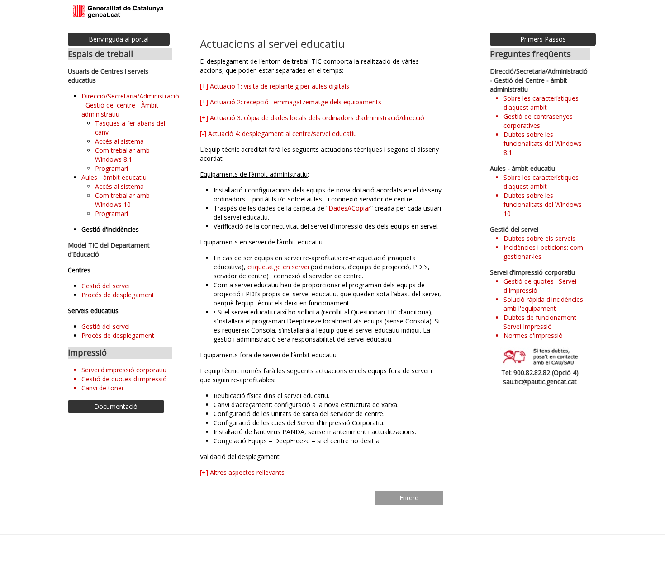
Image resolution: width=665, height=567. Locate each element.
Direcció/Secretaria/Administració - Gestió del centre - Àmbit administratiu (130, 105)
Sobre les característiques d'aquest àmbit (541, 103)
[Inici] (118, 12)
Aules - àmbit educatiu (114, 177)
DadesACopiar (349, 208)
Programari (111, 168)
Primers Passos (543, 39)
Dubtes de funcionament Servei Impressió (540, 322)
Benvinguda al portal (119, 39)
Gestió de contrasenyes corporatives (538, 121)
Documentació (116, 406)
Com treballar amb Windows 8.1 (122, 155)
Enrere (408, 497)
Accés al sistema (119, 141)
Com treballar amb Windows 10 (122, 200)
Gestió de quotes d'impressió (124, 379)
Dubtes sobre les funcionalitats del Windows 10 (543, 204)
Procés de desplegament (117, 295)
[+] (204, 86)
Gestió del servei (105, 285)
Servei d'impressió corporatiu (123, 370)
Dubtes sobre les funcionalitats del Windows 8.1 (543, 143)
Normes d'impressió (533, 335)
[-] (203, 133)
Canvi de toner (102, 388)
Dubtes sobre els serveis (539, 238)
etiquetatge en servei (278, 266)
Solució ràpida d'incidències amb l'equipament (543, 304)
